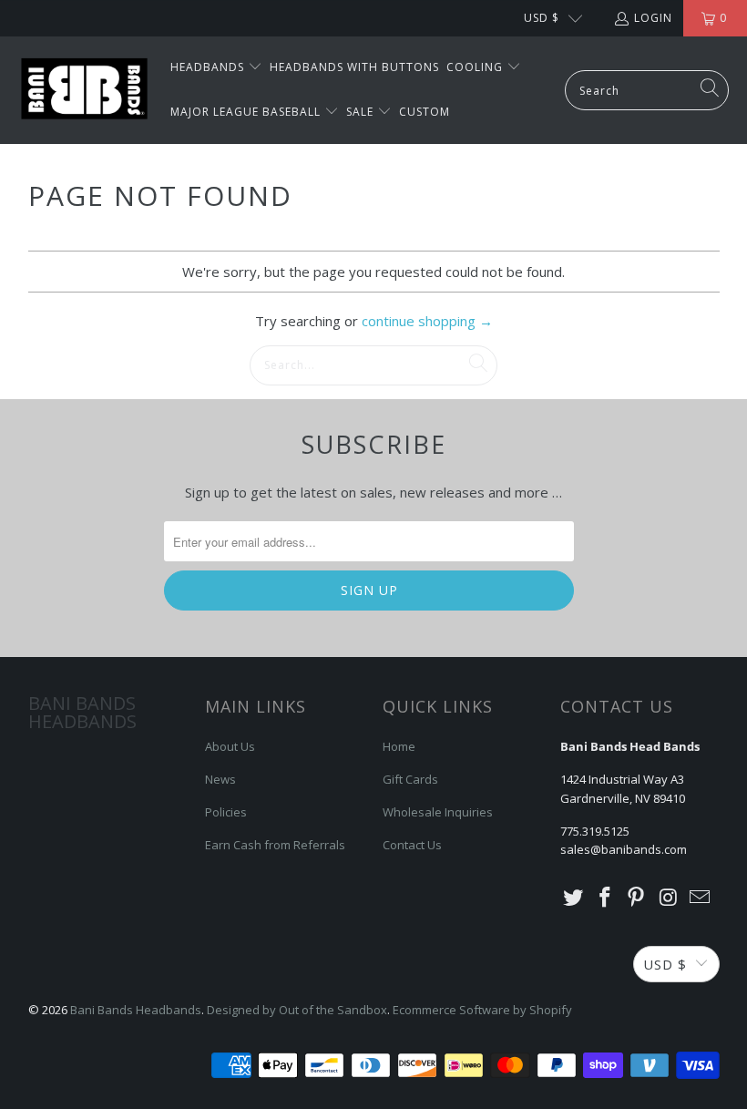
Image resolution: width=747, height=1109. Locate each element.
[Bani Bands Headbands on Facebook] (605, 898)
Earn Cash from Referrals (275, 845)
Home (399, 746)
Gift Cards (410, 779)
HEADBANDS (209, 67)
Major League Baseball (247, 111)
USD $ (541, 18)
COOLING (476, 67)
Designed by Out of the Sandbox (297, 1009)
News (220, 779)
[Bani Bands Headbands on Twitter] (574, 898)
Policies (226, 812)
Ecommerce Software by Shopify (482, 1009)
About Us (230, 746)
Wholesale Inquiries (438, 812)
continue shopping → (427, 321)
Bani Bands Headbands (135, 1009)
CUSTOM (424, 111)
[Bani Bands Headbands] (84, 90)
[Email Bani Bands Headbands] (700, 898)
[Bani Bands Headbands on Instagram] (668, 898)
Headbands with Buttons (354, 67)
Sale (361, 111)
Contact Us (412, 845)
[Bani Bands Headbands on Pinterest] (636, 898)
